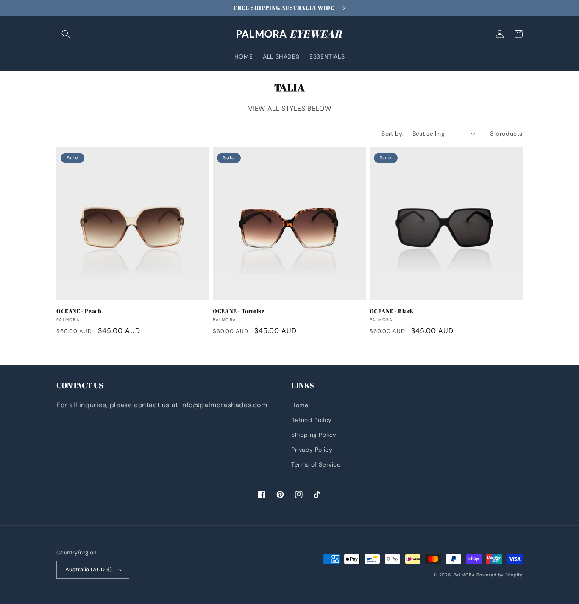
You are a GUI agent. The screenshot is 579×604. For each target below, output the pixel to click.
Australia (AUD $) (88, 569)
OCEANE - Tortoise (238, 311)
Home (299, 405)
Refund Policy (311, 420)
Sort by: (392, 133)
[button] (65, 34)
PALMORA (464, 575)
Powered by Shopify (499, 575)
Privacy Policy (311, 449)
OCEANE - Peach (78, 311)
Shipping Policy (314, 435)
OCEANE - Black (392, 311)
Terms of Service (316, 464)
